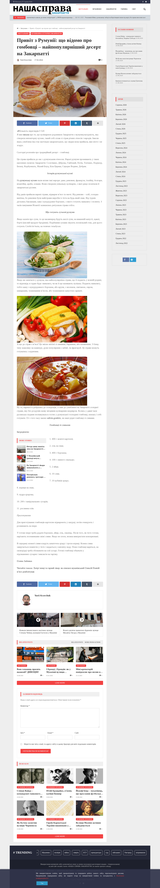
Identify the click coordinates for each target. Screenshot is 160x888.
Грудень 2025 (121, 134)
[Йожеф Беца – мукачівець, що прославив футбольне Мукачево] (89, 776)
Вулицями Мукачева (25, 787)
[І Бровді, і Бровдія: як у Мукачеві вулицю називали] (60, 654)
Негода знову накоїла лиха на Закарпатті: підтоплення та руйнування (35, 448)
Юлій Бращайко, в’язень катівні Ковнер (59, 792)
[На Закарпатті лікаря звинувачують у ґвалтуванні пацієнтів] (21, 468)
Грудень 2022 (121, 238)
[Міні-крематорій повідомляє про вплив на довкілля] (89, 654)
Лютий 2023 (120, 229)
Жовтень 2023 (121, 191)
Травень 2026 (121, 110)
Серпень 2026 (121, 105)
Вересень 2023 (121, 196)
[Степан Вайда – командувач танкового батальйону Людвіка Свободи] (30, 776)
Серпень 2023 (121, 200)
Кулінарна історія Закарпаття (47, 33)
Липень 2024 (121, 153)
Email (50, 733)
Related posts (77, 642)
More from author (92, 642)
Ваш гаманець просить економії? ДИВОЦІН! (28, 670)
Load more (60, 683)
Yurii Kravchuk (42, 595)
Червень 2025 (121, 138)
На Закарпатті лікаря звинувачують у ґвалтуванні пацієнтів (36, 466)
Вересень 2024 (121, 148)
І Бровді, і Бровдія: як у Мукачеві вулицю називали (58, 671)
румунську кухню (28, 180)
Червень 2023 (121, 210)
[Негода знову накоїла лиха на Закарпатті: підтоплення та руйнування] (21, 449)
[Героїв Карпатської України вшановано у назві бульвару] (60, 808)
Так (42, 883)
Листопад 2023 (122, 186)
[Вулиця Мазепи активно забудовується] (89, 808)
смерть (66, 853)
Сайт (77, 733)
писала (26, 134)
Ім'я (22, 733)
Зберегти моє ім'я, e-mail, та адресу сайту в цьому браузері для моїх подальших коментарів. (60, 744)
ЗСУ (75, 853)
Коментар (25, 706)
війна (57, 853)
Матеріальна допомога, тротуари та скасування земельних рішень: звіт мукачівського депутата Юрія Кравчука (36, 476)
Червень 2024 (121, 157)
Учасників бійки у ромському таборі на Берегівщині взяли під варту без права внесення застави (98, 17)
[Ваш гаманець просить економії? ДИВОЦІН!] (30, 654)
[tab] (77, 642)
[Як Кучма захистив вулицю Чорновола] (30, 808)
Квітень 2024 (121, 162)
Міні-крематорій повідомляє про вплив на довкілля (89, 671)
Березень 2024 (121, 167)
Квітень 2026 (121, 115)
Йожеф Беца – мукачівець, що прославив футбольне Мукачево (89, 792)
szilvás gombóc (54, 418)
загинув (143, 853)
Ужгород (118, 853)
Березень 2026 (121, 119)
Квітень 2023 (121, 219)
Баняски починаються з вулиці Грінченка (129, 81)
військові (106, 853)
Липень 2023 (121, 205)
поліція (47, 853)
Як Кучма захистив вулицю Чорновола (27, 824)
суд (97, 853)
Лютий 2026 (120, 124)
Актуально (24, 28)
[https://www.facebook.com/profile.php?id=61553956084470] (143, 2)
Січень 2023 (120, 234)
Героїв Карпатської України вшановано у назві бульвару (57, 824)
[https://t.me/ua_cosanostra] (146, 2)
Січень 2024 (120, 177)
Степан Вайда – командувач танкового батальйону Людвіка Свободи (28, 792)
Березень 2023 (121, 224)
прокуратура (86, 853)
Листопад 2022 (122, 243)
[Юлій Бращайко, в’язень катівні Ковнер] (60, 776)
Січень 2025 (120, 143)
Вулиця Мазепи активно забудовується (88, 824)
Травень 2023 (121, 215)
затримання (130, 853)
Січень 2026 (120, 129)
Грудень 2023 (121, 181)
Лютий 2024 (120, 172)
